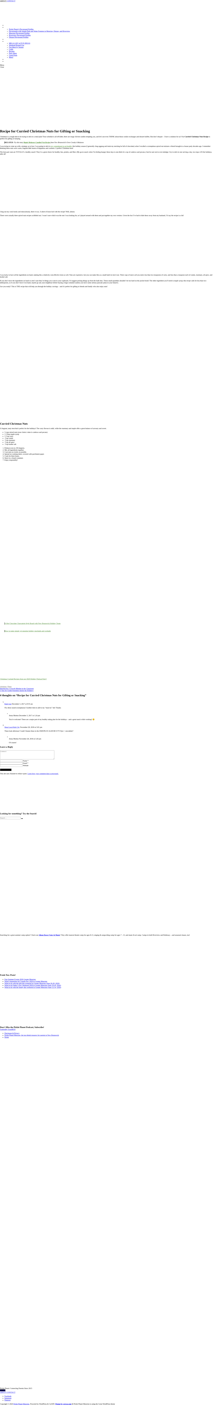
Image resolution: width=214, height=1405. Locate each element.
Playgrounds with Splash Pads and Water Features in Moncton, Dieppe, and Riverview (39, 31)
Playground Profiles (11, 27)
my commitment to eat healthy (61, 146)
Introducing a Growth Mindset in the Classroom (17, 689)
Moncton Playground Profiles (19, 33)
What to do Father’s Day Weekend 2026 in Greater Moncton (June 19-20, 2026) (32, 985)
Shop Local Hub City (12, 727)
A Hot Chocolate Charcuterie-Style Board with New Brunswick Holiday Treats (33, 623)
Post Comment (6, 770)
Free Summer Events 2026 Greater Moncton (20, 979)
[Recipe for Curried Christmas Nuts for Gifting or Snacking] (36, 126)
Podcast (7, 39)
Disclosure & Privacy (12, 1033)
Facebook (7, 1396)
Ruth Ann (7, 704)
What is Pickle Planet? (12, 61)
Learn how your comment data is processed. (43, 774)
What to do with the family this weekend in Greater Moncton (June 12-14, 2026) (32, 987)
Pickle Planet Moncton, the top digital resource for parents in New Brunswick (31, 1035)
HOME (2, 1390)
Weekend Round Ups (16, 45)
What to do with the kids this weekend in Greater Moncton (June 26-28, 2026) (32, 983)
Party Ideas (13, 53)
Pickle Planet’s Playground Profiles (21, 29)
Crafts (11, 49)
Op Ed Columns (10, 59)
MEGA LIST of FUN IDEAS (19, 43)
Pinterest (7, 1400)
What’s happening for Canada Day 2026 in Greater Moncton (25, 981)
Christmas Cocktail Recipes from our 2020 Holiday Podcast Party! (23, 679)
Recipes (11, 51)
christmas (3, 687)
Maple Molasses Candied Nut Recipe (36, 142)
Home (6, 25)
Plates (9, 687)
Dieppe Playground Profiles (18, 37)
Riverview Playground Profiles (20, 35)
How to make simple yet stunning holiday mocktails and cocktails (28, 631)
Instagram (7, 1398)
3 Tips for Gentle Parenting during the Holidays (16, 691)
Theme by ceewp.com (63, 1404)
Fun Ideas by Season (16, 47)
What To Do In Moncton (13, 41)
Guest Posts (13, 55)
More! (11, 57)
